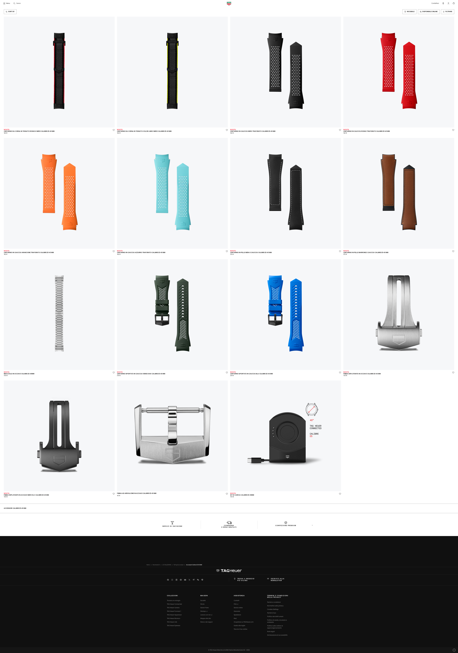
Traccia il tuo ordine (240, 629)
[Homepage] (229, 3)
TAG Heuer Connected (174, 604)
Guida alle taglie (239, 625)
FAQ (235, 604)
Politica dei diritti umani (275, 616)
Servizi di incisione (172, 526)
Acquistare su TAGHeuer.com (243, 622)
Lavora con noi (205, 615)
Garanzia (237, 611)
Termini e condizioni (274, 602)
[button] (448, 3)
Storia (202, 604)
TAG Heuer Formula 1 (174, 611)
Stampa (203, 611)
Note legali (271, 631)
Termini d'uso (271, 613)
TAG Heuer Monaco (173, 618)
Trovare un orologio (173, 600)
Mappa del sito (205, 618)
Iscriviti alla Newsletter (277, 579)
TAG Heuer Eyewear (173, 625)
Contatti (236, 600)
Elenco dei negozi (206, 622)
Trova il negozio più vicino (246, 579)
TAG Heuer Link (172, 622)
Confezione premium (285, 525)
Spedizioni (237, 615)
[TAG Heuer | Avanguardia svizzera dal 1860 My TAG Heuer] (229, 570)
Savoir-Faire (204, 608)
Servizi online (238, 608)
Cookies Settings (272, 609)
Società (203, 600)
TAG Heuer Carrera (173, 608)
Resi (235, 618)
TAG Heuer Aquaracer (174, 615)
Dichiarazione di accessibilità (277, 635)
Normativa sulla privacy (275, 606)
